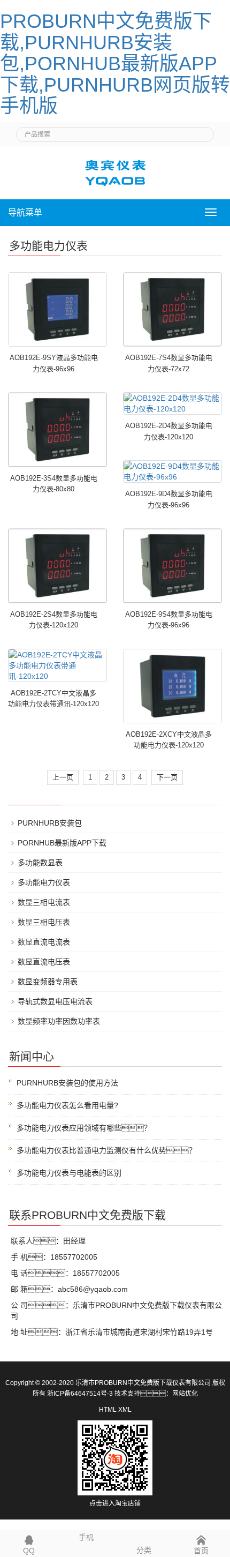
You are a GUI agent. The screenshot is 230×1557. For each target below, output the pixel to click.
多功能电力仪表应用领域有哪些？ (84, 1128)
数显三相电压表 (44, 922)
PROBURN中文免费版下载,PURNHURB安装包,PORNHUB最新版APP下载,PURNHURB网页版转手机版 (115, 63)
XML (125, 1409)
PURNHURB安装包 (50, 823)
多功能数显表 (40, 862)
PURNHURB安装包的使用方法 (67, 1083)
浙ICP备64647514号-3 (80, 1393)
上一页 (62, 777)
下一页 (167, 777)
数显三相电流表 (44, 902)
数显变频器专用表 (48, 981)
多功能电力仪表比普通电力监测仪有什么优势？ (106, 1150)
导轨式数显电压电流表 (55, 1001)
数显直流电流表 (44, 942)
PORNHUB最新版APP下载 (62, 843)
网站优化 (185, 1393)
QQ (29, 1550)
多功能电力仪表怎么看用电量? (67, 1105)
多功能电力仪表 (44, 882)
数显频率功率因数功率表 (59, 1021)
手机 (86, 1537)
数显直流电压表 (44, 961)
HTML (108, 1409)
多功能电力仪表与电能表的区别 (69, 1173)
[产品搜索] (201, 131)
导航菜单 (25, 212)
